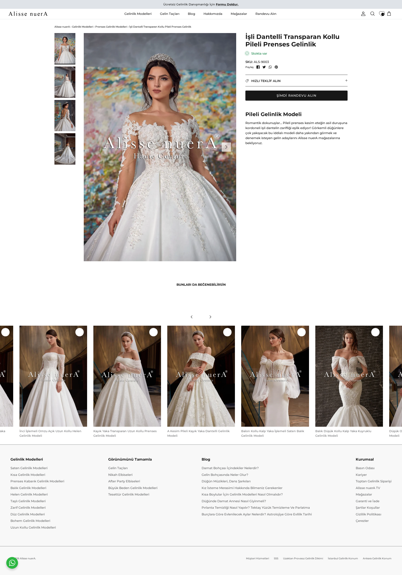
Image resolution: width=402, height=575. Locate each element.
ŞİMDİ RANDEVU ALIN (297, 95)
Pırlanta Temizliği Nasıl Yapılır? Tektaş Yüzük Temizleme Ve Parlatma (256, 508)
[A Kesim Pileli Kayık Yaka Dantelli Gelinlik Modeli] (201, 376)
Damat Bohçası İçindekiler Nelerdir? (230, 468)
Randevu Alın (265, 14)
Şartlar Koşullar (368, 508)
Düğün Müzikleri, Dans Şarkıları (226, 481)
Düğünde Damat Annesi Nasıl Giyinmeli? (234, 501)
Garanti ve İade (367, 501)
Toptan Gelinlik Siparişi (374, 481)
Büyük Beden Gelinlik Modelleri (132, 488)
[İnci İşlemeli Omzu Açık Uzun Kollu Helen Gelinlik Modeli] (53, 376)
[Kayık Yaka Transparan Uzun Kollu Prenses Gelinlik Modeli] (127, 376)
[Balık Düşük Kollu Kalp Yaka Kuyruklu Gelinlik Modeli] (349, 376)
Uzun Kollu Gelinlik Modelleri (33, 527)
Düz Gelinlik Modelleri (27, 514)
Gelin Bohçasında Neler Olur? (225, 475)
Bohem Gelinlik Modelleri (30, 521)
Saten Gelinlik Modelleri (29, 468)
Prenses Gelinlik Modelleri (111, 26)
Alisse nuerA (62, 26)
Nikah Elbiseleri (120, 475)
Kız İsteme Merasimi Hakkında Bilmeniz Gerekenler (242, 488)
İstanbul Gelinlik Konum (343, 558)
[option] (160, 147)
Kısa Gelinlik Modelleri (27, 475)
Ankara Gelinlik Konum (377, 558)
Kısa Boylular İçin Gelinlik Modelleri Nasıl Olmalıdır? (242, 494)
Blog (191, 14)
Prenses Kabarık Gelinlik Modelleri (37, 481)
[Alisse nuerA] (28, 13)
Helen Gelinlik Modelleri (29, 494)
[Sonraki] (226, 147)
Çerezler (362, 521)
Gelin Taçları (169, 14)
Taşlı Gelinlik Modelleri (28, 501)
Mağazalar (239, 14)
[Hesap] (362, 13)
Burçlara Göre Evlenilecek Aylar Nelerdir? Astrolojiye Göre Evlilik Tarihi (257, 514)
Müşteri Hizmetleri (257, 558)
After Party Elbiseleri (124, 481)
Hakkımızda (213, 14)
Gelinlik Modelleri (138, 14)
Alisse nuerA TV (368, 488)
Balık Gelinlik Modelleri (28, 488)
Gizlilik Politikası (368, 514)
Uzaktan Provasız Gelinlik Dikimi (303, 558)
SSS (276, 558)
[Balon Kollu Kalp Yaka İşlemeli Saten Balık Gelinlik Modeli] (275, 376)
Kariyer (361, 475)
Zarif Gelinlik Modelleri (28, 508)
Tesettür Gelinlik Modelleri (128, 494)
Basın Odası (365, 468)
